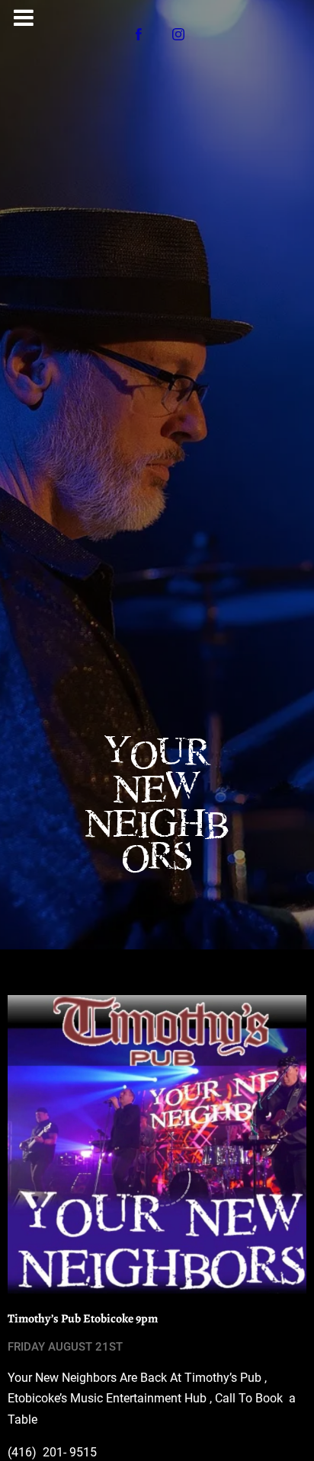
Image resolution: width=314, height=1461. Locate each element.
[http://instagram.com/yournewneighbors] (178, 34)
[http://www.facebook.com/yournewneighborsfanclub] (139, 34)
